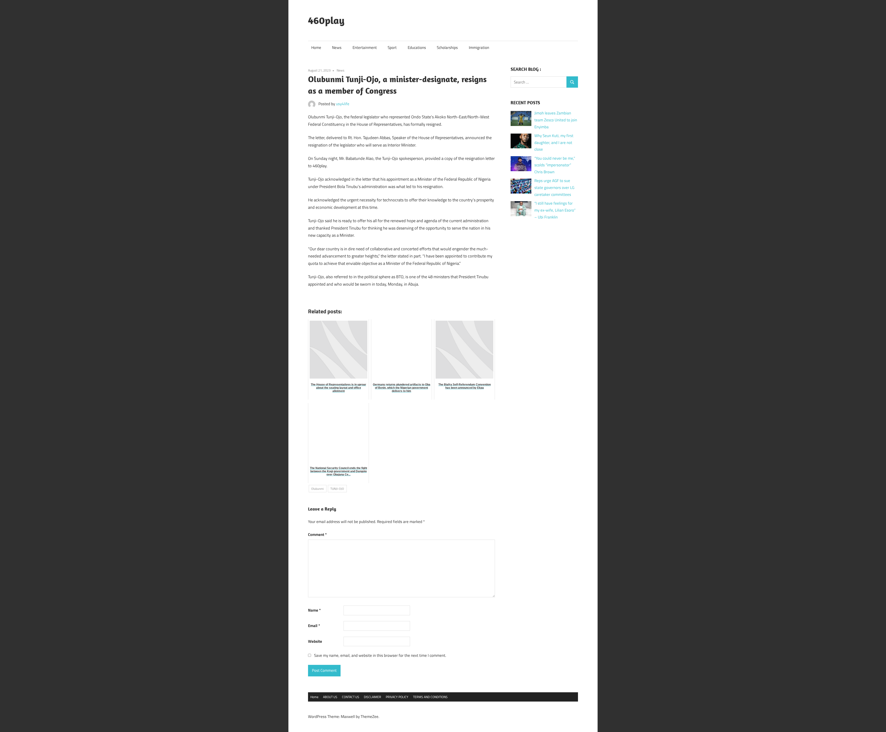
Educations (417, 48)
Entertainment (365, 48)
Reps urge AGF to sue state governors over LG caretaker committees (554, 187)
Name (314, 610)
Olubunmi (317, 488)
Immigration (479, 48)
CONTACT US (350, 696)
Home (316, 48)
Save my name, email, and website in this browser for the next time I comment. (380, 655)
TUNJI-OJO (337, 488)
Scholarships (447, 48)
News (336, 48)
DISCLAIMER (372, 696)
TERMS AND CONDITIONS (430, 696)
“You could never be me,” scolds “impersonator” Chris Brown (554, 165)
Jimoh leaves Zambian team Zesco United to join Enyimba (555, 120)
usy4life (342, 104)
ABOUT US (330, 696)
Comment (317, 535)
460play (326, 20)
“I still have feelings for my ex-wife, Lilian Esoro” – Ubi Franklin (554, 210)
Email (314, 626)
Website (315, 641)
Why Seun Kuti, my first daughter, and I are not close (553, 142)
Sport (392, 48)
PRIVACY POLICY (397, 696)
